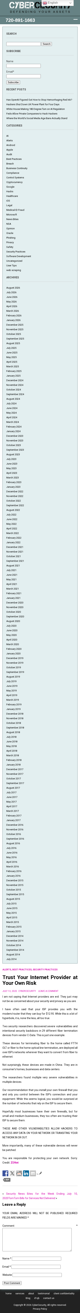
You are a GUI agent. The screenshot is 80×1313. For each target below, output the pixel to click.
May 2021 (11, 579)
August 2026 (13, 287)
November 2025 (14, 329)
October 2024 (13, 389)
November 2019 (14, 662)
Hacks (9, 191)
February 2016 (13, 871)
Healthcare (12, 196)
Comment (40, 1225)
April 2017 (11, 806)
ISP (7, 1180)
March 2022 (12, 533)
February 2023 (13, 482)
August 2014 (13, 954)
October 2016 (13, 834)
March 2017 (12, 811)
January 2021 (13, 598)
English (52, 2)
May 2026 (11, 301)
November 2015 (14, 885)
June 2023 (11, 463)
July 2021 (11, 570)
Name (6, 1258)
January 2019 (13, 709)
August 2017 (13, 787)
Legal (9, 205)
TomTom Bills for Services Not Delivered (31, 1198)
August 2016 (13, 843)
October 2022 (13, 500)
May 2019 (11, 690)
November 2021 (14, 551)
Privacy (10, 242)
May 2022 (11, 523)
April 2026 (11, 306)
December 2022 (14, 491)
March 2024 (12, 422)
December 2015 (14, 880)
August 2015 (13, 899)
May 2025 (11, 357)
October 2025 (13, 334)
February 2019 (13, 704)
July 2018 (11, 736)
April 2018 (11, 750)
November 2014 (14, 940)
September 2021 (15, 561)
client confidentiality (64, 1293)
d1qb (36, 1298)
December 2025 (14, 324)
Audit (9, 154)
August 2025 (13, 343)
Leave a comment (48, 991)
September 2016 (15, 838)
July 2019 (11, 681)
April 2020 (11, 639)
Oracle (9, 233)
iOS (8, 200)
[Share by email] (33, 1173)
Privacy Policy (40, 1309)
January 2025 (13, 375)
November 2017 (14, 774)
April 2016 (11, 862)
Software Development (18, 256)
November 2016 (14, 829)
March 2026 (12, 310)
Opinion (10, 228)
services (19, 1293)
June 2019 (11, 686)
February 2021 (13, 593)
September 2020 (15, 616)
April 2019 (11, 695)
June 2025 (11, 352)
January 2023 (13, 486)
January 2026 (13, 320)
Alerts (9, 140)
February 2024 (13, 426)
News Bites (12, 219)
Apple (9, 149)
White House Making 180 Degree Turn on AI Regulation (35, 109)
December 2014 (14, 936)
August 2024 (13, 398)
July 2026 (11, 292)
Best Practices (14, 159)
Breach (10, 163)
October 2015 (13, 889)
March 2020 (12, 644)
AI (7, 135)
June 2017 (11, 797)
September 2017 (15, 783)
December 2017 (14, 769)
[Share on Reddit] (19, 1173)
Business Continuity (16, 168)
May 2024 (11, 412)
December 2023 (14, 436)
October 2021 (13, 556)
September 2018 (15, 727)
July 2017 (11, 792)
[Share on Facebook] (5, 1173)
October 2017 (13, 778)
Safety (9, 247)
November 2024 (14, 385)
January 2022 (13, 542)
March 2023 (12, 477)
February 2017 (13, 815)
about (31, 1293)
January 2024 (13, 431)
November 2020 (14, 607)
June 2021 (11, 574)
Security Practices (15, 251)
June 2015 (11, 908)
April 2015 (11, 917)
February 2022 (13, 537)
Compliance (12, 173)
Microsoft (11, 214)
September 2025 (15, 338)
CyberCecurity (27, 991)
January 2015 (13, 931)
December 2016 (14, 824)
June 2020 (11, 630)
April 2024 (11, 417)
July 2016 (11, 848)
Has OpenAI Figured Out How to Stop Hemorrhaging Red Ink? (39, 99)
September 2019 (15, 672)
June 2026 (11, 297)
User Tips (11, 265)
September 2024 (15, 394)
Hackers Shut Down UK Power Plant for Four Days (32, 104)
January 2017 (13, 820)
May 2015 (11, 912)
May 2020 (11, 635)
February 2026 (13, 315)
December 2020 (14, 602)
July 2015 (11, 903)
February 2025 (13, 371)
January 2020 (13, 653)
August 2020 (13, 621)
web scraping (13, 270)
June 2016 (11, 852)
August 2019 (13, 676)
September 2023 (15, 449)
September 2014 (15, 949)
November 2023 (14, 440)
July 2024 (11, 403)
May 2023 (11, 468)
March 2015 (12, 922)
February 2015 (13, 926)
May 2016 (11, 857)
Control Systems (15, 177)
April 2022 (11, 528)
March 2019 (12, 699)
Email (6, 1266)
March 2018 (12, 755)
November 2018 (14, 718)
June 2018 (11, 741)
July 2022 (11, 514)
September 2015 (15, 894)
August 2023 (13, 454)
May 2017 (11, 801)
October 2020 (13, 611)
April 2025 (11, 361)
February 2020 (13, 649)
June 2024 (11, 408)
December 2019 (14, 658)
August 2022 (13, 510)
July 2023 (11, 459)
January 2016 (13, 875)
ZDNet (15, 1162)
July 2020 (11, 625)
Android (10, 145)
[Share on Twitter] (12, 1173)
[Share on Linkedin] (26, 1173)
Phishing (10, 237)
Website (7, 1274)
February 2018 (13, 760)
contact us (48, 1298)
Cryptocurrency (14, 182)
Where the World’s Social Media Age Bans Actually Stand (36, 118)
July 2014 (11, 959)
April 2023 (11, 473)
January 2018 (13, 764)
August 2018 (13, 732)
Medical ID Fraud (15, 210)
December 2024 (14, 380)
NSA (8, 223)
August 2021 (13, 565)
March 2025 (12, 366)
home (9, 1293)
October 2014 (13, 945)
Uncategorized (14, 260)
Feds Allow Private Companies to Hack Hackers (31, 113)
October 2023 (13, 445)
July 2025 (11, 348)
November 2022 (14, 496)
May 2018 (11, 746)
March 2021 (12, 588)
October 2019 (13, 667)
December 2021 (14, 547)
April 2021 (11, 584)
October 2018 (13, 723)
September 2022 (15, 505)
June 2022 (11, 519)
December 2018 (14, 713)
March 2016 (12, 866)
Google (10, 186)
